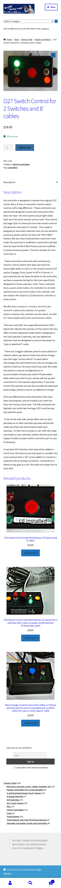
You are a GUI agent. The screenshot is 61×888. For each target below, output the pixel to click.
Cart (47, 880)
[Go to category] (56, 21)
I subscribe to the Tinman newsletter (31, 767)
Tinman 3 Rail (26, 39)
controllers (12, 167)
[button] (53, 55)
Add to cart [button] (30, 552)
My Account (10, 883)
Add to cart (25, 147)
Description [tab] (9, 182)
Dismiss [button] (7, 873)
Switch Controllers (43, 39)
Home (9, 39)
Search (30, 883)
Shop (16, 39)
